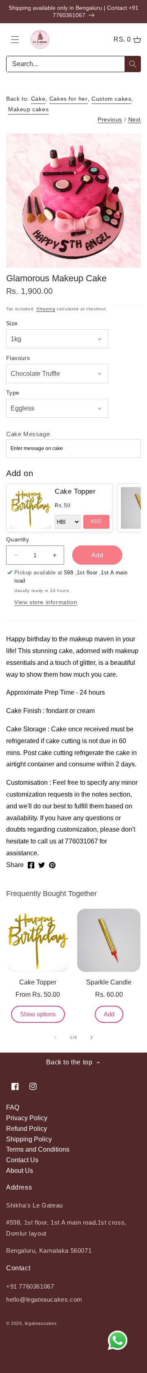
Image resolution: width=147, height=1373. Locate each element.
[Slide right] (91, 1037)
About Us (19, 1170)
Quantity (17, 539)
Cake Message (28, 433)
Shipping (46, 309)
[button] (15, 40)
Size (12, 323)
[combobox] (73, 64)
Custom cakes (111, 98)
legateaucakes (41, 1323)
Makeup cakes (28, 109)
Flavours (18, 358)
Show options (38, 1014)
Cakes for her (68, 98)
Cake (38, 98)
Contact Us (22, 1160)
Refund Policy (26, 1128)
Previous (110, 119)
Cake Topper (75, 491)
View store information (45, 602)
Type (13, 392)
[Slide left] (56, 1037)
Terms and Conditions (37, 1149)
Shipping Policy (29, 1139)
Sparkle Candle (108, 982)
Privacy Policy (26, 1118)
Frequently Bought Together (51, 894)
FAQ (12, 1107)
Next (134, 119)
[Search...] (133, 64)
